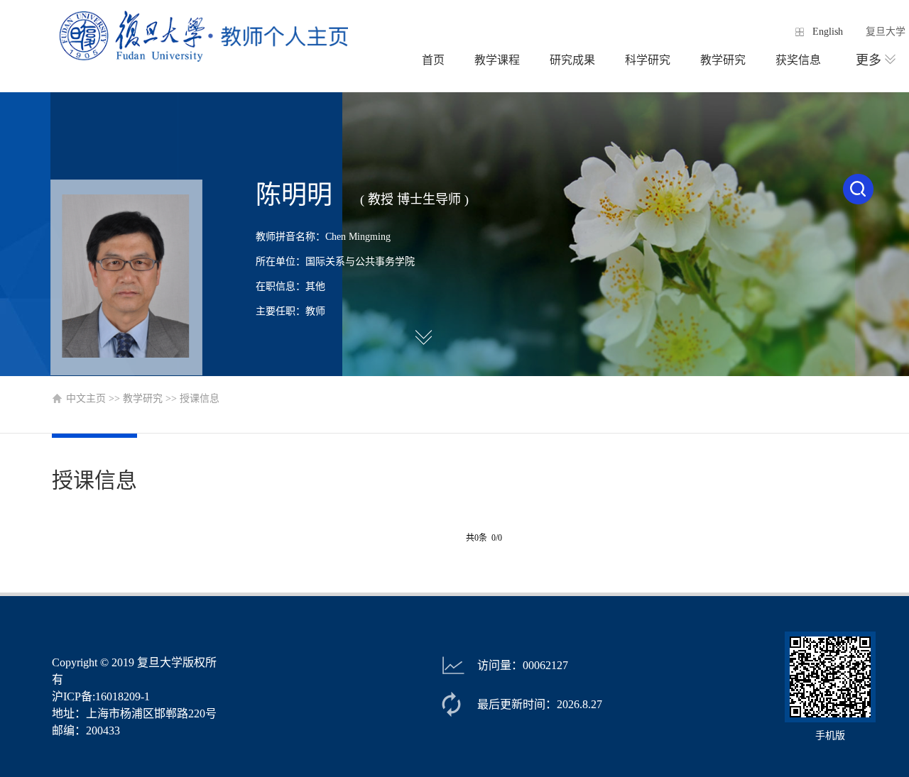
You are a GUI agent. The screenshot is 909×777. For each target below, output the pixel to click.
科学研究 (647, 60)
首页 (433, 60)
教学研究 (723, 60)
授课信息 (199, 398)
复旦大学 (885, 31)
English (827, 31)
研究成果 (572, 60)
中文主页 (86, 398)
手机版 (830, 735)
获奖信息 (798, 60)
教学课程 (497, 60)
